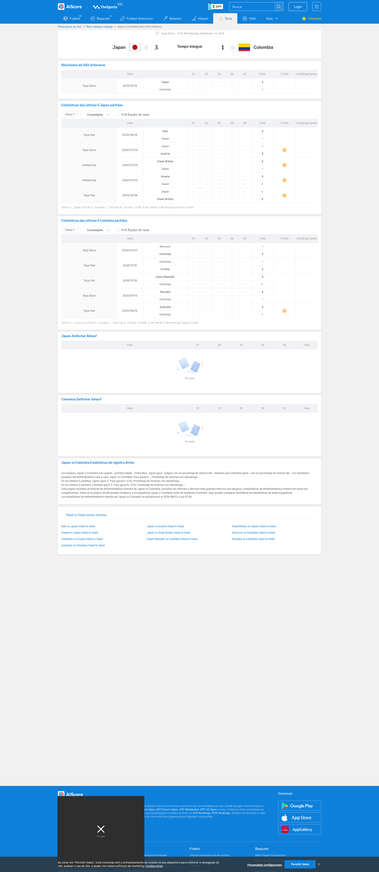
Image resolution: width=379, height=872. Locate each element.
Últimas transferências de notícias (210, 855)
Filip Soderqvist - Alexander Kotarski (145, 855)
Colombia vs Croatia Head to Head (82, 539)
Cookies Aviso (154, 866)
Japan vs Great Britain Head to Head (168, 532)
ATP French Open (167, 809)
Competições (95, 114)
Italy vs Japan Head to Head (78, 526)
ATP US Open (208, 809)
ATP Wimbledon (189, 809)
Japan (119, 47)
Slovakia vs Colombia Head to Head (253, 539)
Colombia (263, 47)
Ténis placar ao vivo (69, 26)
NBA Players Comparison (270, 855)
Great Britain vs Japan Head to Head (254, 526)
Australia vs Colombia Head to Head (83, 545)
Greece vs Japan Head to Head (79, 532)
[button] (272, 18)
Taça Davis (167, 33)
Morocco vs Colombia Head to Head (253, 532)
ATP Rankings (202, 813)
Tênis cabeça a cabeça (99, 26)
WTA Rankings (221, 813)
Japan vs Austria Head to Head (165, 526)
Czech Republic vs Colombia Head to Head (172, 539)
